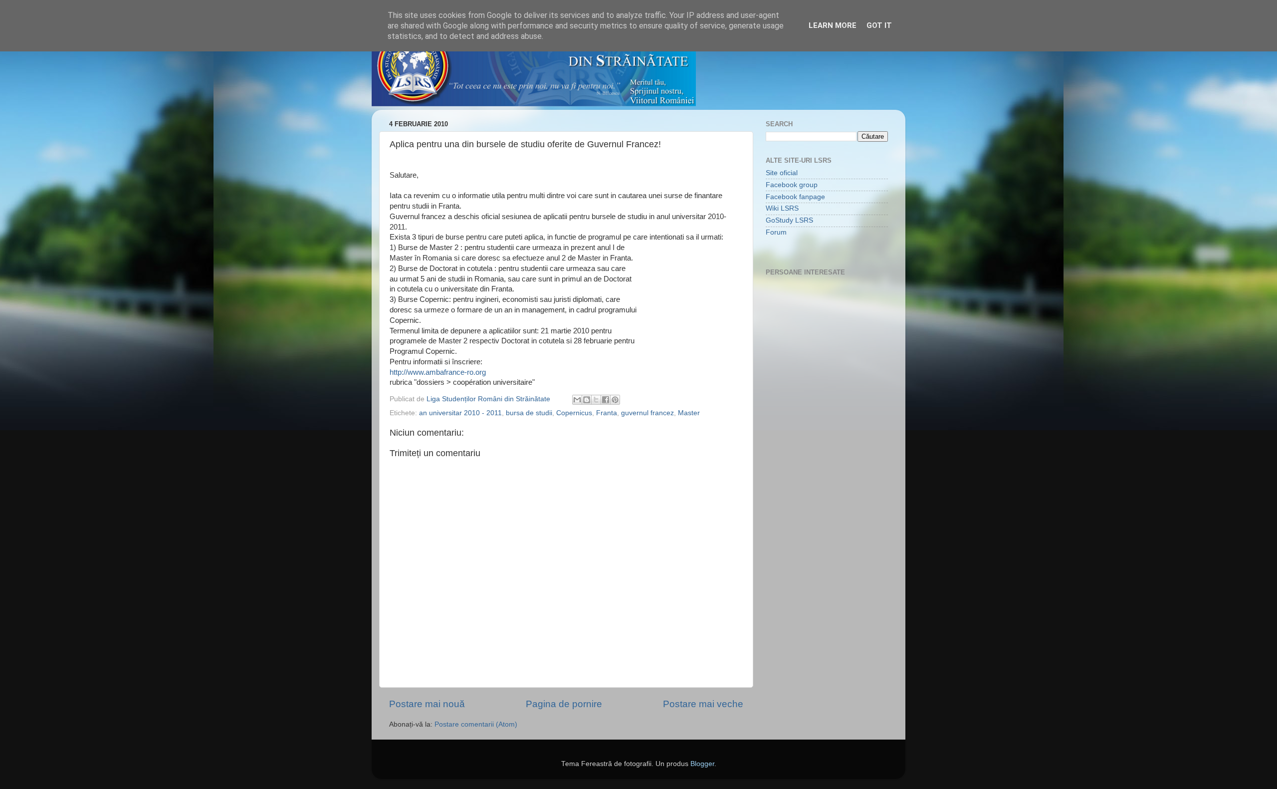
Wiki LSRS (782, 208)
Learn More (832, 25)
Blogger (702, 764)
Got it (879, 25)
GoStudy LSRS (789, 220)
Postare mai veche (703, 704)
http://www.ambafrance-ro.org (438, 372)
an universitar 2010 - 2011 (460, 413)
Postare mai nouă (427, 704)
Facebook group (792, 185)
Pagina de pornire (564, 704)
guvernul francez (647, 413)
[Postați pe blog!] (587, 400)
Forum (776, 232)
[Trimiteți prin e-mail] (577, 400)
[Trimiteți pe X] (596, 400)
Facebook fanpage (795, 197)
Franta (606, 413)
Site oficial (782, 173)
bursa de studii (529, 413)
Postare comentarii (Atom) (475, 724)
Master (689, 413)
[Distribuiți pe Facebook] (606, 400)
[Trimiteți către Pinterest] (615, 400)
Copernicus (574, 413)
